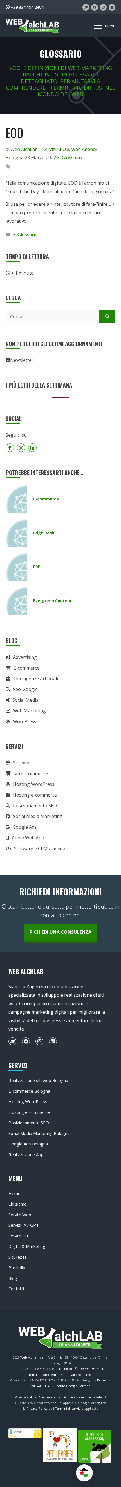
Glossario (72, 157)
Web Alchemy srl (33, 1357)
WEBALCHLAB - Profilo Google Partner (60, 1386)
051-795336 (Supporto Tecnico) (48, 1368)
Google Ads (25, 827)
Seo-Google (25, 689)
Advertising (25, 657)
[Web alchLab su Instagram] (103, 7)
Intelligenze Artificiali (36, 678)
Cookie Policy (49, 1397)
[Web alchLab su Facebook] (94, 7)
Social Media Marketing (37, 816)
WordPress (24, 721)
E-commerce (26, 668)
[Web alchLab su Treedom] (85, 7)
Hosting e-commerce (35, 795)
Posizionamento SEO (35, 805)
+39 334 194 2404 (27, 7)
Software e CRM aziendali (41, 848)
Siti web (21, 763)
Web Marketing (29, 711)
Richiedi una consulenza (60, 932)
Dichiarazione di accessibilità (84, 1397)
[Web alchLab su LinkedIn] (112, 7)
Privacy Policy (25, 1397)
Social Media (25, 700)
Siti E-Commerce (31, 773)
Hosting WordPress (33, 784)
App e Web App (28, 838)
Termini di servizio (69, 1408)
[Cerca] (107, 316)
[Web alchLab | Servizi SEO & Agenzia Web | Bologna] (32, 26)
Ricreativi (104, 1380)
